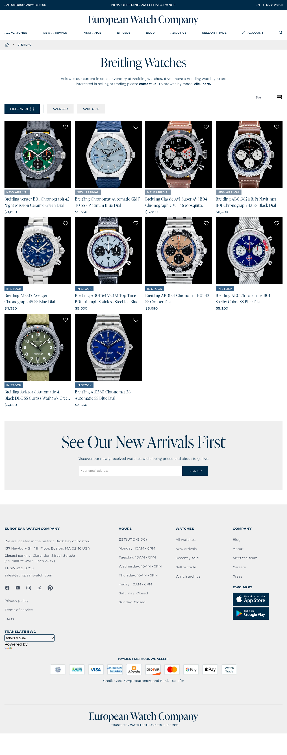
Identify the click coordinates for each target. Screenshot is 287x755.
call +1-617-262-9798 (269, 5)
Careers (239, 567)
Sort (259, 97)
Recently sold (187, 558)
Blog (236, 539)
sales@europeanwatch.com (25, 5)
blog (150, 32)
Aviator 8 (91, 108)
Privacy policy (16, 600)
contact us (147, 84)
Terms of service (18, 610)
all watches (15, 32)
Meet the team (245, 558)
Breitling (24, 44)
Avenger (60, 108)
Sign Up (195, 470)
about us (178, 32)
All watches (186, 539)
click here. (202, 84)
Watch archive (188, 576)
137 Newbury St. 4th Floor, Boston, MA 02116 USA (47, 548)
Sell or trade (186, 567)
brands (123, 32)
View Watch (38, 154)
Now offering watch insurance (143, 5)
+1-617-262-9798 (19, 568)
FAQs (9, 619)
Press (237, 576)
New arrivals (186, 549)
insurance (92, 32)
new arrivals (55, 32)
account (255, 32)
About (238, 549)
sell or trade (214, 32)
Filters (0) (19, 108)
